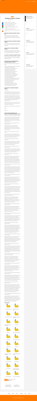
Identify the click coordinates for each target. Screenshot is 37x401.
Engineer (9, 379)
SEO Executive (28, 40)
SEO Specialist (28, 64)
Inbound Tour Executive (29, 16)
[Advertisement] (18, 8)
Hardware (12, 16)
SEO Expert (27, 52)
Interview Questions (34, 1)
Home (26, 1)
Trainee (14, 379)
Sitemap (29, 1)
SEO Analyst (27, 28)
